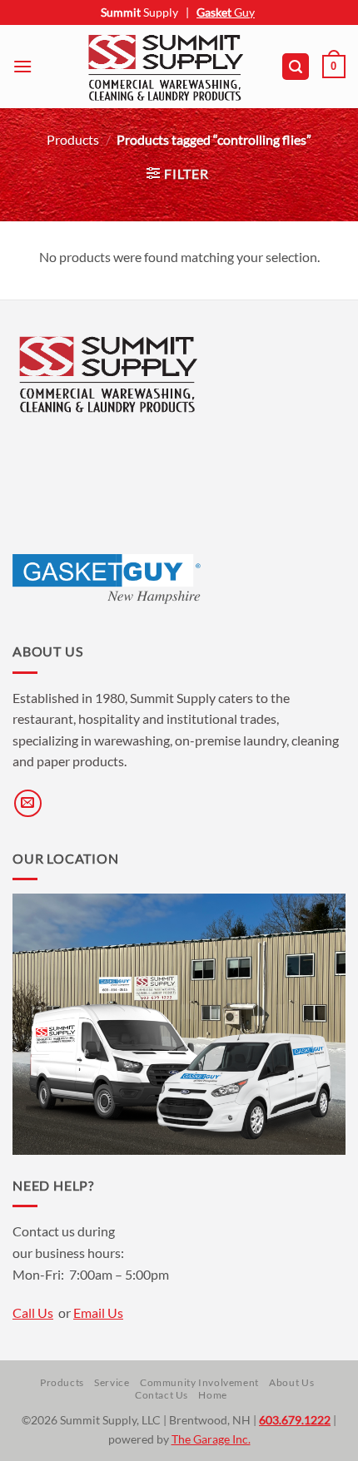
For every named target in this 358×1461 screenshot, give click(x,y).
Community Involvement (199, 1382)
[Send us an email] (28, 803)
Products (73, 139)
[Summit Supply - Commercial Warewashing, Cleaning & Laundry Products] (165, 66)
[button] (22, 66)
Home (212, 1395)
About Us (291, 1382)
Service (111, 1382)
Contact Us (161, 1395)
